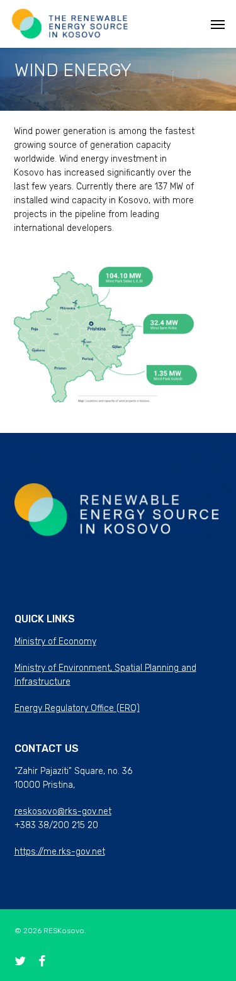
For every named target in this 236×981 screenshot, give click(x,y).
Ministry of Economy (55, 641)
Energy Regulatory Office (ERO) (77, 708)
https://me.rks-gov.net (59, 851)
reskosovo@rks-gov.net (62, 811)
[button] (218, 24)
